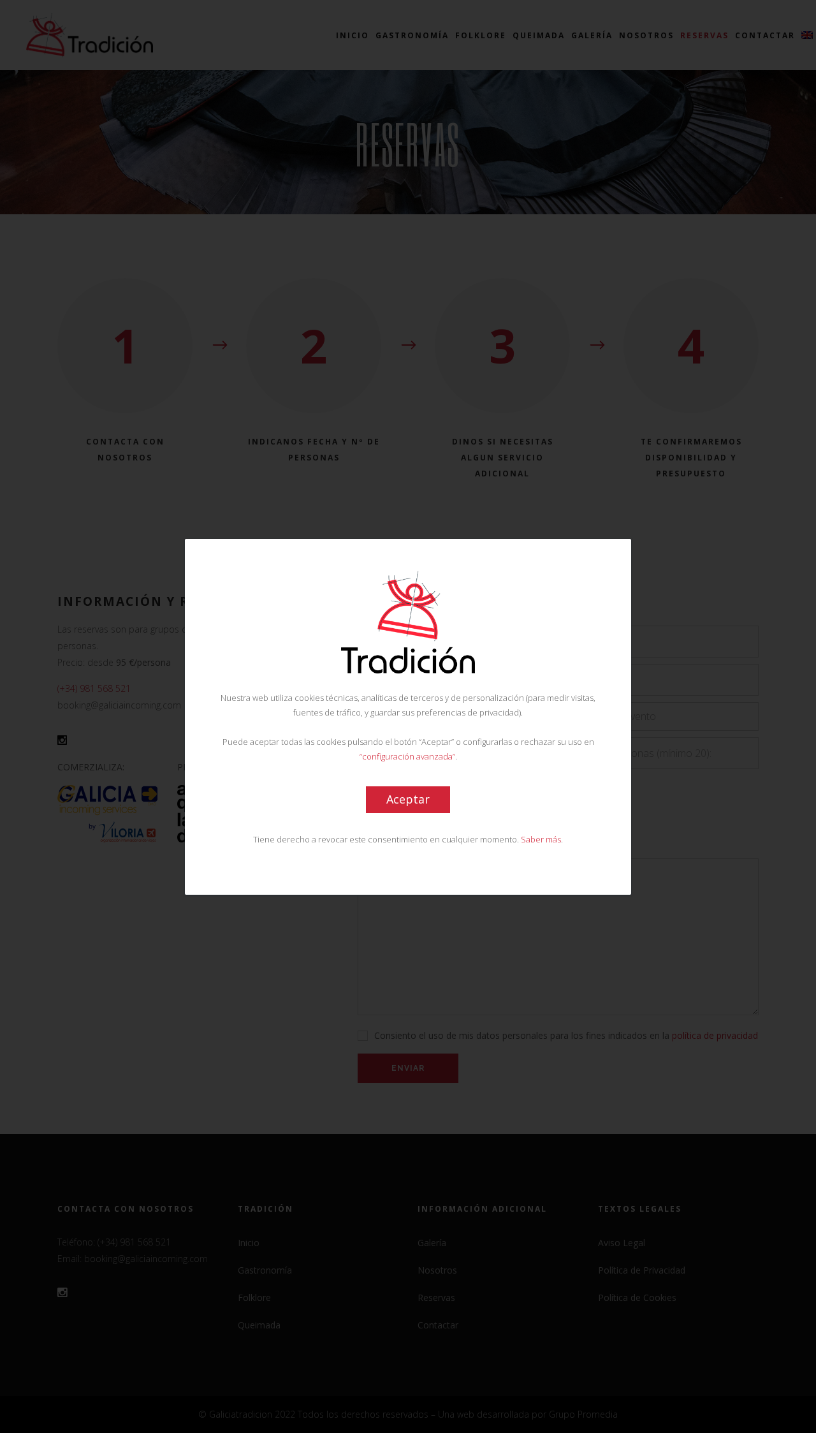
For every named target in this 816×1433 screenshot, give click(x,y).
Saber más (541, 838)
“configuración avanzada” (407, 755)
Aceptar (408, 798)
